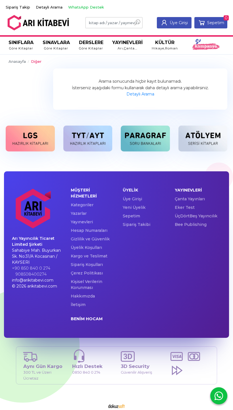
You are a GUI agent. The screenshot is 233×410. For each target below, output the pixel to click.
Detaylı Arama (140, 94)
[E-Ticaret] (116, 406)
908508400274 (31, 274)
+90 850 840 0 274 (31, 268)
